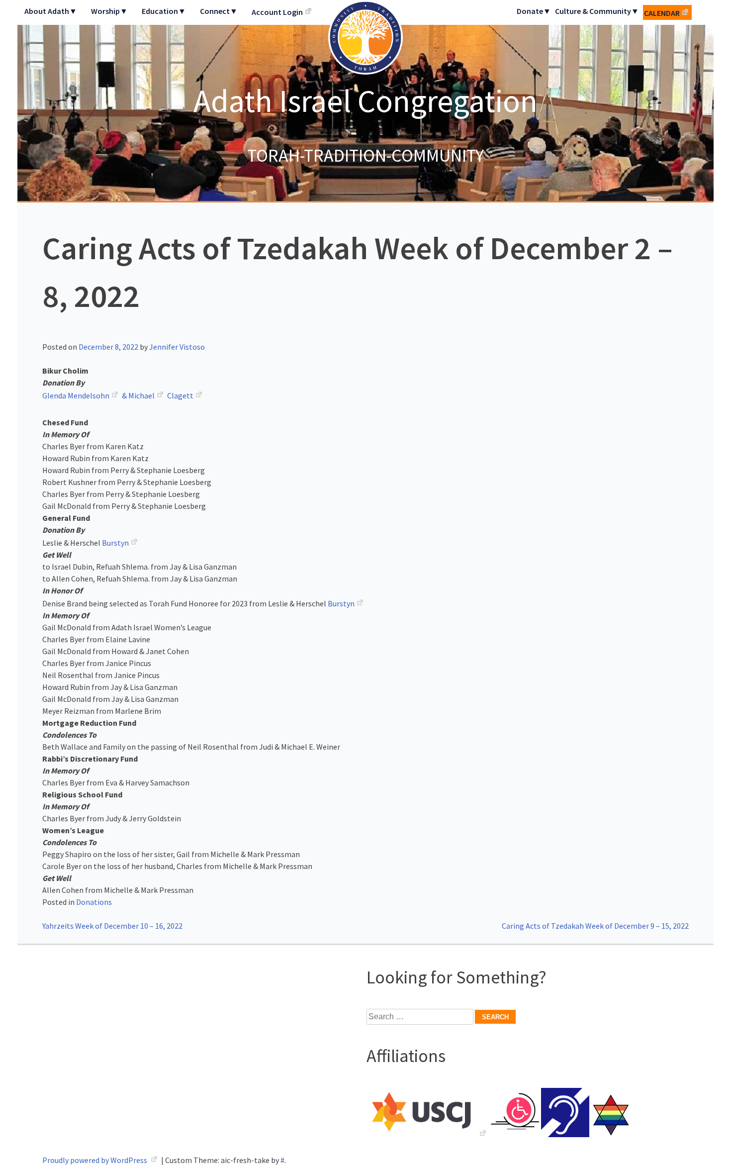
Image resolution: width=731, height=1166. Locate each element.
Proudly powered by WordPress (95, 1160)
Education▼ (164, 11)
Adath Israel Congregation (365, 100)
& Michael (138, 395)
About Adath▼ (50, 11)
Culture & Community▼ (597, 11)
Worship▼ (109, 11)
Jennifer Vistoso (177, 347)
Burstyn (115, 543)
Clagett (180, 395)
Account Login (277, 12)
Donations (94, 902)
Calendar (662, 13)
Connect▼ (219, 11)
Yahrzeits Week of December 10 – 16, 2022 (112, 926)
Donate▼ (534, 11)
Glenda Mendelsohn (75, 395)
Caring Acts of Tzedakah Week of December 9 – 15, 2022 (595, 926)
